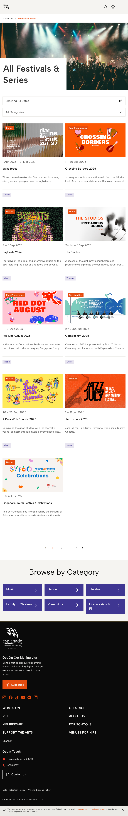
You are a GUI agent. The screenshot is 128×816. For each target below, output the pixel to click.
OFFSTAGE (77, 708)
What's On (7, 18)
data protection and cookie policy (92, 809)
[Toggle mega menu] (122, 7)
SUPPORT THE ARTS (17, 732)
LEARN (7, 741)
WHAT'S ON (11, 708)
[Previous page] (45, 548)
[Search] (105, 7)
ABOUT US (77, 716)
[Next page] (83, 548)
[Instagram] (4, 697)
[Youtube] (23, 697)
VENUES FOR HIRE (82, 732)
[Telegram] (29, 697)
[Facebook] (10, 697)
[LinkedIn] (35, 697)
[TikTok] (17, 697)
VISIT (6, 716)
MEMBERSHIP (12, 724)
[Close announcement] (123, 810)
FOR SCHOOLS (80, 724)
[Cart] (113, 7)
